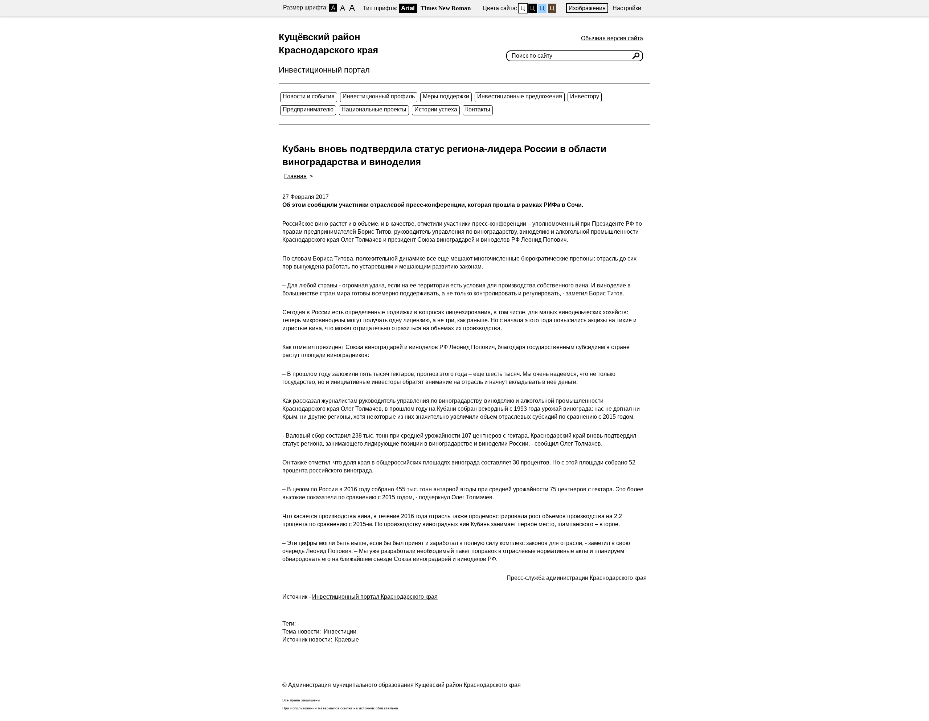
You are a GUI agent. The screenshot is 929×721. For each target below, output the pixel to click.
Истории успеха (435, 109)
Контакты (477, 109)
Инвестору (584, 96)
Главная (295, 176)
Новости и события (309, 96)
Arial (408, 8)
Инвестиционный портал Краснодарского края (375, 597)
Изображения (587, 8)
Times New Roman (446, 8)
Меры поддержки (446, 96)
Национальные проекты (373, 109)
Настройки (627, 8)
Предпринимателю (308, 109)
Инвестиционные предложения (519, 96)
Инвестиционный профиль (379, 96)
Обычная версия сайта (612, 38)
